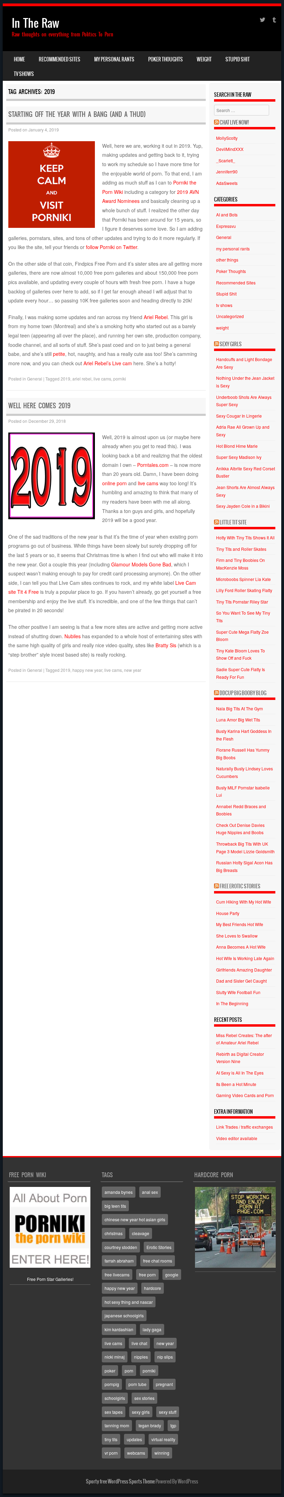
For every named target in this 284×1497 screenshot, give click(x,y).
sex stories (144, 1398)
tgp (173, 1425)
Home (19, 59)
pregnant (164, 1384)
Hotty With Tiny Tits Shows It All (245, 537)
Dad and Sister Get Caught (241, 981)
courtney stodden (121, 1247)
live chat (139, 1343)
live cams (102, 379)
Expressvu (226, 226)
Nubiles (72, 636)
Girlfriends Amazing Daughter (244, 970)
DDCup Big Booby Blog (243, 693)
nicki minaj (115, 1357)
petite (59, 353)
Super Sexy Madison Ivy (238, 457)
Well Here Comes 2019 (39, 405)
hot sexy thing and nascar (129, 1302)
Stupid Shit (237, 59)
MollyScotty (227, 138)
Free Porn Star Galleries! (50, 1279)
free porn (147, 1274)
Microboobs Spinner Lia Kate (243, 579)
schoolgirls (115, 1398)
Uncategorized (230, 316)
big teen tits (115, 1206)
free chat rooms (157, 1261)
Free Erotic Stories (240, 886)
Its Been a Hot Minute (236, 1084)
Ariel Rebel (156, 317)
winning (161, 1453)
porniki (119, 379)
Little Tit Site (233, 522)
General (34, 379)
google (171, 1274)
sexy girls (141, 1412)
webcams (136, 1453)
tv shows (24, 74)
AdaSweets (227, 183)
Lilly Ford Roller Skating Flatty (244, 590)
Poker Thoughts (165, 59)
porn (129, 1371)
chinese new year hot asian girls (135, 1219)
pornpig (112, 1384)
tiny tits (111, 1439)
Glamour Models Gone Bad (141, 564)
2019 (65, 379)
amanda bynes (119, 1192)
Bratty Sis (166, 645)
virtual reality (163, 1439)
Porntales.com (153, 464)
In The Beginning (232, 1003)
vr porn (111, 1453)
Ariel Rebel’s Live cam (108, 363)
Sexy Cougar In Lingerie (239, 416)
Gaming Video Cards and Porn (245, 1095)
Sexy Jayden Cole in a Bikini (243, 506)
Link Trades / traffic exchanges (244, 1127)
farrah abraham (119, 1261)
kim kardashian (119, 1329)
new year (132, 670)
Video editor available (236, 1138)
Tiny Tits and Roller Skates (241, 549)
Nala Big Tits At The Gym (239, 708)
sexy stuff (167, 1412)
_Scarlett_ (225, 160)
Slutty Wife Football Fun (238, 992)
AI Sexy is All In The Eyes (240, 1073)
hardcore (152, 1288)
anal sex (150, 1192)
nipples (141, 1357)
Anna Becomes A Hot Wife (241, 947)
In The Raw (35, 23)
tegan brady (150, 1425)
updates (134, 1439)
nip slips (165, 1357)
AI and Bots (227, 214)
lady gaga (152, 1329)
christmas (114, 1233)
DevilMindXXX (229, 149)
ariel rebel (81, 379)
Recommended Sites (59, 59)
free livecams (117, 1274)
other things (227, 260)
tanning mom (117, 1425)
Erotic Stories (159, 1247)
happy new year (87, 670)
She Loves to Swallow (237, 936)
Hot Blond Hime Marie (237, 446)
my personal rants (114, 59)
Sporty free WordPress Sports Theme (120, 1481)
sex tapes (114, 1412)
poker (110, 1371)
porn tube (137, 1384)
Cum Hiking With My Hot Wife (243, 902)
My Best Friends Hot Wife (239, 924)
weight (204, 59)
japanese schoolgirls (124, 1315)
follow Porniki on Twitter (111, 246)
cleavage (140, 1233)
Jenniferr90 (227, 171)
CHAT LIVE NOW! (234, 122)
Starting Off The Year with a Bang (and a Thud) (77, 114)
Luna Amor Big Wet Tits (238, 719)
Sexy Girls (231, 344)
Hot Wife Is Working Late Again (245, 958)
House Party (227, 913)
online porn (114, 483)
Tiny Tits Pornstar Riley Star (242, 602)
